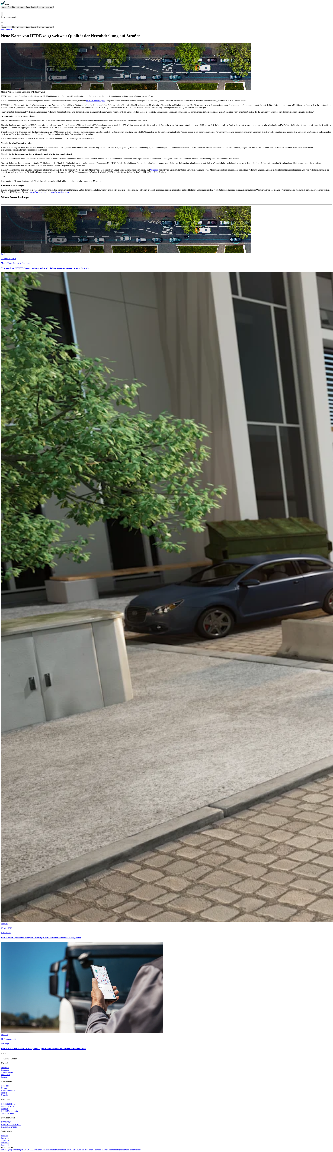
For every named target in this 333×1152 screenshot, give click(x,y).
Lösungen (20, 7)
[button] (166, 1058)
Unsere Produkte (8, 7)
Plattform (5, 1067)
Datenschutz (49, 1150)
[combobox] (166, 20)
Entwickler (5, 1074)
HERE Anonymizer (9, 1127)
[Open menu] (2, 14)
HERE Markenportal (9, 1111)
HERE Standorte (8, 1090)
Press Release (6, 29)
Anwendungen (7, 1072)
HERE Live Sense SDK (11, 1124)
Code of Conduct (8, 1113)
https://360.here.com (38, 192)
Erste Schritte (31, 7)
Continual (154, 170)
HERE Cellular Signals (95, 101)
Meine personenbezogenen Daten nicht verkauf (121, 1150)
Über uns (49, 7)
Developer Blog (7, 1106)
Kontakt (4, 1095)
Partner (4, 1077)
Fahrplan (4, 1109)
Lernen (41, 7)
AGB (33, 1150)
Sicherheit (40, 1150)
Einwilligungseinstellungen (12, 1150)
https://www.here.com (60, 192)
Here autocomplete (9, 17)
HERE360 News (8, 1104)
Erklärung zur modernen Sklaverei (87, 1150)
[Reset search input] (2, 22)
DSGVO (27, 1150)
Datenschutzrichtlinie (64, 1150)
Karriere (4, 1088)
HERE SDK (6, 1122)
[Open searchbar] (2, 12)
